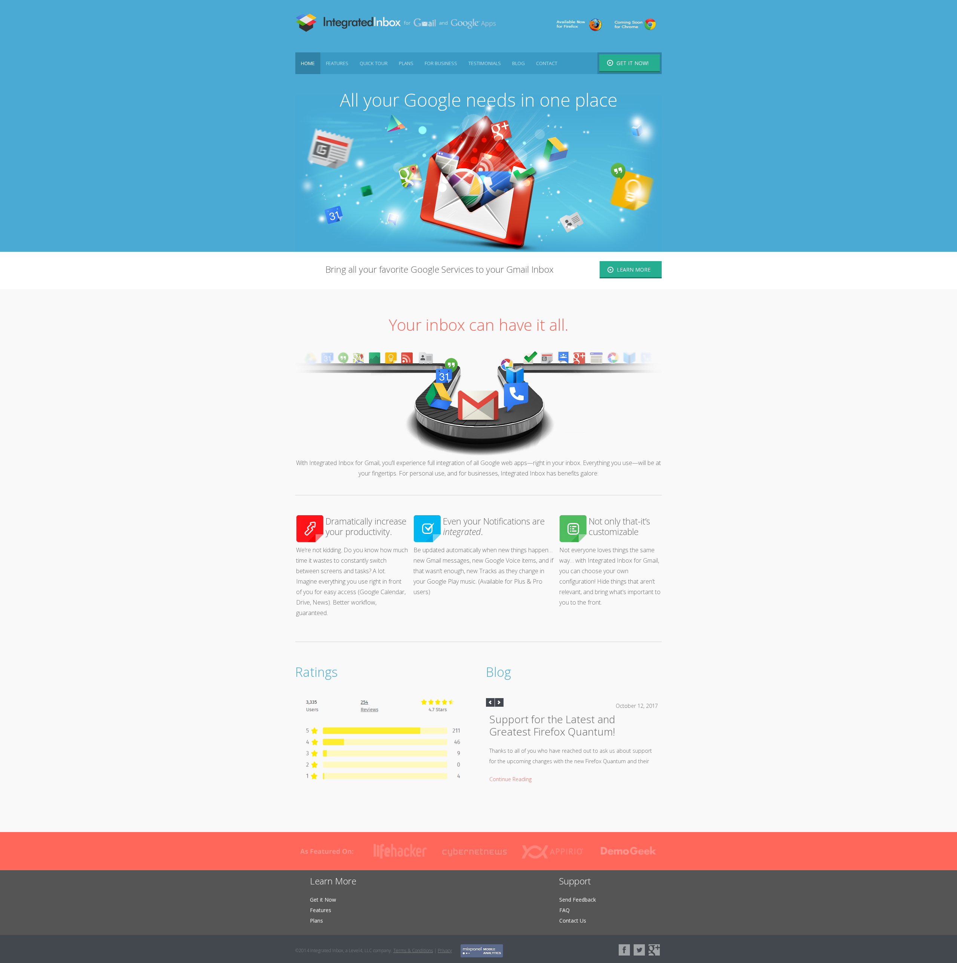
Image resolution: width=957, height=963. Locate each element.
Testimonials (484, 63)
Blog (518, 63)
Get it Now (323, 899)
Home (308, 63)
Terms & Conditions (413, 950)
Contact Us (572, 920)
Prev (490, 702)
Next (499, 702)
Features (337, 63)
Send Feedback (577, 899)
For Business (441, 63)
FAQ (564, 910)
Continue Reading (510, 779)
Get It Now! (632, 63)
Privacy (445, 950)
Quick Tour (374, 63)
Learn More (633, 269)
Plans (406, 63)
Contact (546, 63)
